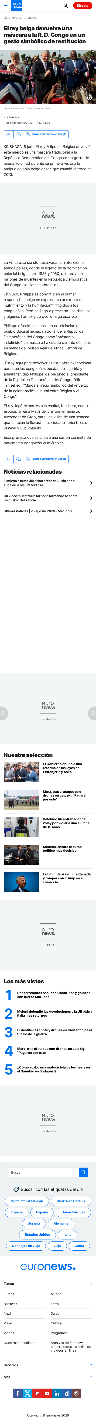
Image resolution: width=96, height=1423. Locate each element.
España (42, 1212)
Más (7, 1377)
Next (7, 1314)
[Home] (5, 18)
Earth (55, 1304)
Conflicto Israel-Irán (27, 1201)
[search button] (83, 1172)
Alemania (61, 1223)
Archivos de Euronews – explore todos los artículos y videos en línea (71, 1347)
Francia (17, 1212)
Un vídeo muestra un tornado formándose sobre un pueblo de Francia (41, 498)
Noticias (17, 18)
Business (10, 1304)
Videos (9, 1333)
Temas (9, 1284)
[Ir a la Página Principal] (16, 5)
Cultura (56, 1323)
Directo (83, 5)
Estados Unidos (37, 1235)
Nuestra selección (28, 755)
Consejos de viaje (26, 1246)
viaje (57, 1246)
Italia (67, 1235)
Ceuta (79, 1246)
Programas (59, 1333)
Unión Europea (73, 1212)
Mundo (32, 18)
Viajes (8, 1323)
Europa (9, 1294)
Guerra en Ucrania (71, 1201)
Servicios (11, 1365)
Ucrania (34, 1223)
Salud (55, 1314)
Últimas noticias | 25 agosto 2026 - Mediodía (38, 511)
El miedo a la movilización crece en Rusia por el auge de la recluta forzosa (39, 483)
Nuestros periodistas (19, 1343)
